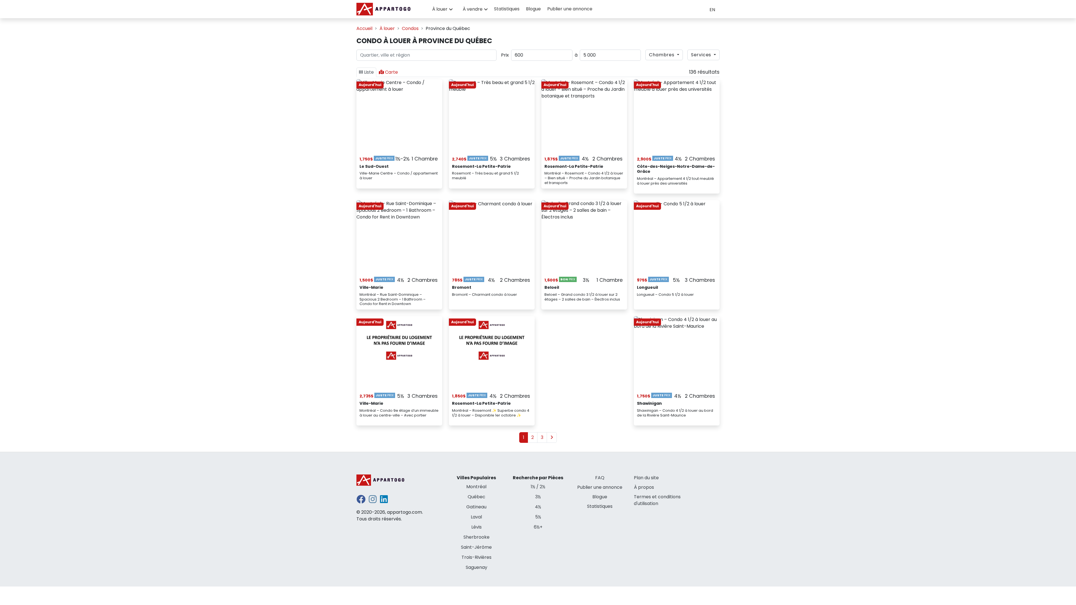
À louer (439, 9)
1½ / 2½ (538, 486)
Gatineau (476, 507)
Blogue (533, 9)
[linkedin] (384, 501)
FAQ (599, 477)
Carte (391, 72)
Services (702, 55)
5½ (538, 517)
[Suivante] (552, 437)
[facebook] (360, 501)
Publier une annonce (569, 9)
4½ (538, 507)
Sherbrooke (476, 537)
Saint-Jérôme (476, 547)
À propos (644, 487)
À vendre (473, 9)
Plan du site (646, 477)
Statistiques (507, 9)
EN (712, 9)
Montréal (476, 486)
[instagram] (373, 501)
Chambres (662, 55)
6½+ (538, 527)
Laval (476, 517)
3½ (538, 497)
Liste (369, 72)
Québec (476, 497)
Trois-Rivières (476, 557)
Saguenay (476, 567)
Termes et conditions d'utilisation (657, 500)
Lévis (476, 527)
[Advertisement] (584, 360)
